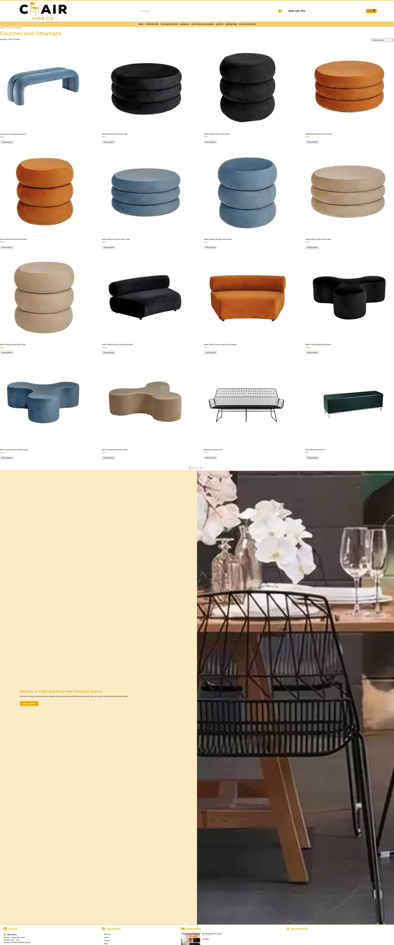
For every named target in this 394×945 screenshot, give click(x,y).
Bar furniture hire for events (212, 934)
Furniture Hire (151, 24)
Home (141, 24)
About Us (107, 934)
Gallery (106, 937)
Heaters (219, 24)
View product (7, 142)
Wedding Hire (231, 24)
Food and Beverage (169, 24)
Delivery (107, 940)
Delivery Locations (29, 703)
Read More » (206, 939)
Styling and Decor (247, 24)
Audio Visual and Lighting (202, 24)
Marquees (184, 24)
